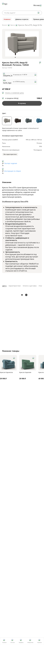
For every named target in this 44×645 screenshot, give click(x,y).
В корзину (22, 103)
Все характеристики (10, 154)
